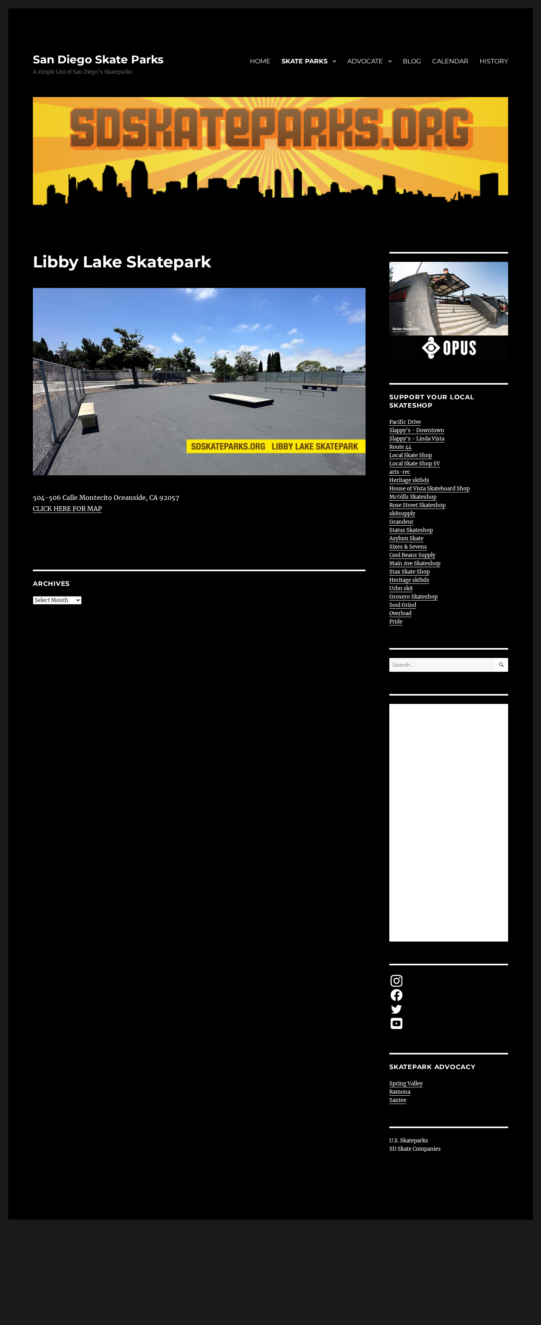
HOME (260, 61)
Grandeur (401, 522)
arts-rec (399, 472)
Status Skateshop (411, 530)
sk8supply (402, 513)
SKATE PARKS (305, 61)
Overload (400, 613)
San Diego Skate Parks (98, 59)
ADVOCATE (365, 61)
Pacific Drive (405, 422)
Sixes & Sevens (408, 546)
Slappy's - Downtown (416, 430)
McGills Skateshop (412, 497)
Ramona (399, 1092)
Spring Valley (406, 1083)
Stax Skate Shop (409, 571)
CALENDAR (450, 61)
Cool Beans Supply (412, 555)
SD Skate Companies (415, 1149)
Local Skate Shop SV (414, 463)
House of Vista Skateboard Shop (429, 488)
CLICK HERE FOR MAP (67, 509)
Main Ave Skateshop (414, 563)
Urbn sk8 (401, 588)
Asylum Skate (406, 538)
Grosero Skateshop (413, 596)
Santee (397, 1100)
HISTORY (494, 61)
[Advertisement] (450, 823)
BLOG (412, 61)
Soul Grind (402, 605)
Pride (395, 621)
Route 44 (400, 447)
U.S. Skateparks (408, 1140)
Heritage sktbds (409, 480)
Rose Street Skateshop (417, 505)
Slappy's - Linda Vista (416, 438)
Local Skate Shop (410, 455)
